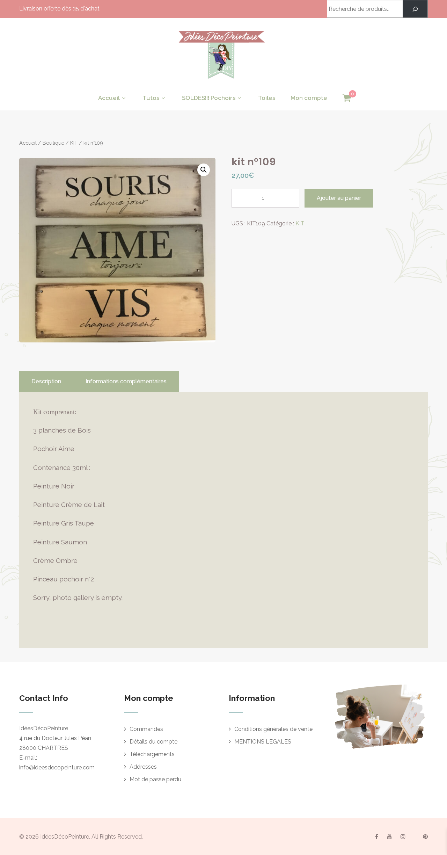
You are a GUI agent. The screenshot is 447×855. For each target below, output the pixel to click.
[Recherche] (415, 8)
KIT (74, 143)
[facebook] (376, 836)
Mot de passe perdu (155, 779)
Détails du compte (153, 741)
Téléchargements (152, 754)
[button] (203, 170)
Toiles (266, 97)
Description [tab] (46, 381)
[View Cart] (347, 98)
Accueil (109, 97)
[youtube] (389, 836)
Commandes (146, 729)
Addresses (143, 766)
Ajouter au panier (339, 198)
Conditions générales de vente (273, 729)
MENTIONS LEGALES (262, 741)
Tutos (150, 97)
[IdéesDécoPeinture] (221, 80)
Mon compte (309, 97)
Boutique (53, 143)
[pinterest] (425, 836)
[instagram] (403, 836)
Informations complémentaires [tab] (126, 381)
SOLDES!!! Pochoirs (208, 97)
